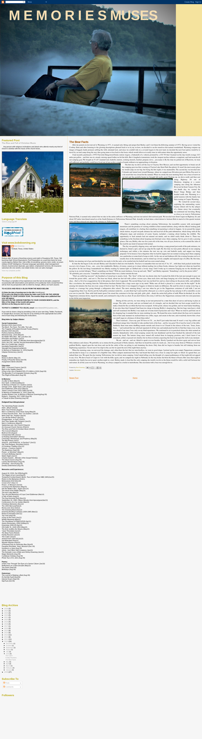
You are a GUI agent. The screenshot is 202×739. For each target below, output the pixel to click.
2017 (6, 626)
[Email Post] (87, 367)
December (9, 643)
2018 (6, 624)
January (9, 670)
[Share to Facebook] (97, 367)
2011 (6, 639)
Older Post (196, 378)
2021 (6, 617)
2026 (6, 608)
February (9, 668)
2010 (6, 641)
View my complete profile (11, 271)
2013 (6, 635)
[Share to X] (95, 367)
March (8, 666)
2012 (6, 637)
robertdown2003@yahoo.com (45, 308)
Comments (9, 687)
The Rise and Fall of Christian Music (19, 143)
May (7, 662)
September (10, 647)
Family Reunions (11, 657)
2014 (6, 632)
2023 (6, 615)
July (7, 651)
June (8, 654)
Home (135, 378)
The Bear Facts (10, 660)
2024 (6, 613)
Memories (77, 370)
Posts (7, 683)
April (7, 664)
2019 (6, 622)
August (8, 649)
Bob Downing (19, 246)
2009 (6, 672)
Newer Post (73, 378)
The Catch (9, 655)
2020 (6, 619)
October (9, 645)
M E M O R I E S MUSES (83, 15)
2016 (6, 628)
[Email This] (89, 367)
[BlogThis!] (92, 367)
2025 (6, 611)
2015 (6, 630)
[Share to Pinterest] (100, 367)
